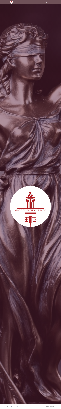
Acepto (48, 406)
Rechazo (51, 406)
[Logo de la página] (11, 2)
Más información (11, 407)
